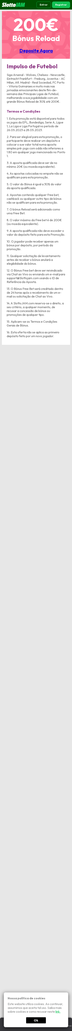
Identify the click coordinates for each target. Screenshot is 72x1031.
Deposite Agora (36, 50)
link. (57, 1011)
